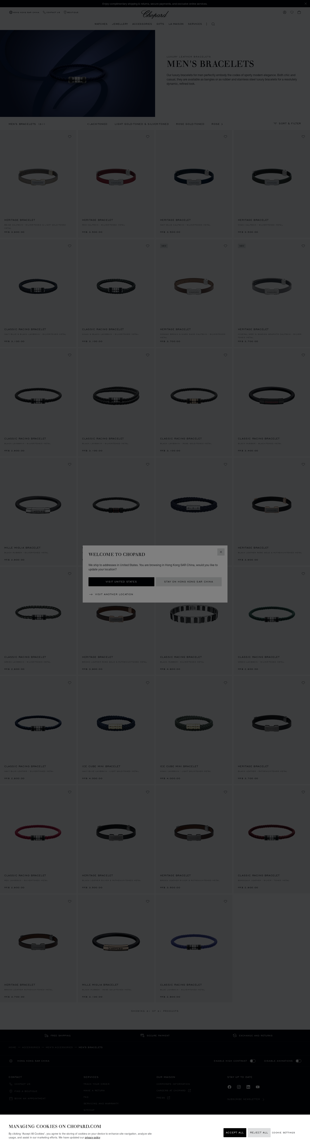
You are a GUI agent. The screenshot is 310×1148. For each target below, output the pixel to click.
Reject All (259, 1132)
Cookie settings (283, 1132)
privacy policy (92, 1137)
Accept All (235, 1132)
